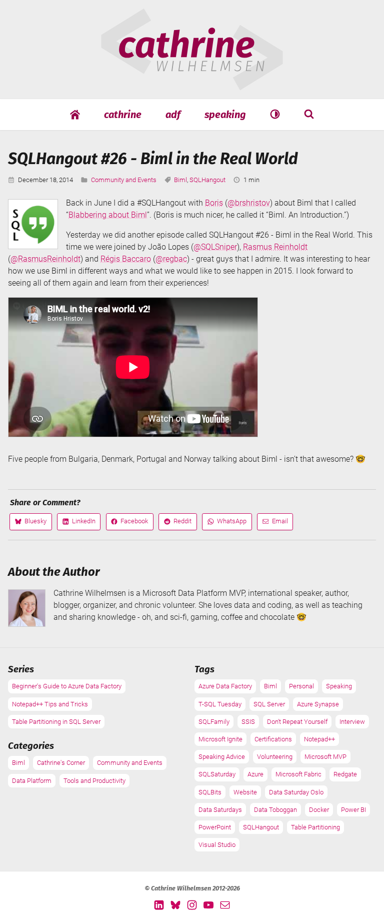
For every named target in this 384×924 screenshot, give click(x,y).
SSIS (248, 721)
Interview (352, 721)
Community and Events (123, 180)
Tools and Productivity (95, 780)
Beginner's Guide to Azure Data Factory (67, 686)
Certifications (273, 739)
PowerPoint (214, 827)
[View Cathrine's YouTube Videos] (209, 904)
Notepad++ (319, 739)
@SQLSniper (215, 247)
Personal (301, 686)
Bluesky (30, 523)
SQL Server (269, 704)
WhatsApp (226, 523)
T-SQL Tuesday (220, 704)
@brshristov (249, 203)
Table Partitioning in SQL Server (56, 721)
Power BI (353, 809)
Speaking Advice (221, 756)
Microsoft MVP (325, 756)
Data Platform (32, 780)
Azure (256, 774)
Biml (180, 180)
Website (245, 792)
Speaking (225, 115)
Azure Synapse (318, 704)
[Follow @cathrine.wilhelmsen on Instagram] (192, 904)
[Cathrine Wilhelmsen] (192, 85)
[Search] (309, 114)
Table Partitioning (315, 827)
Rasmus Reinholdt (275, 247)
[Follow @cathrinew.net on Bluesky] (175, 904)
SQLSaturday (217, 774)
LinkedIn (79, 523)
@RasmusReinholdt (45, 259)
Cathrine (123, 115)
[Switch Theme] (275, 114)
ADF (173, 115)
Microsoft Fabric (299, 774)
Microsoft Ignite (220, 739)
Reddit (178, 523)
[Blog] (75, 115)
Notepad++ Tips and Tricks (50, 704)
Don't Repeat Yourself (297, 721)
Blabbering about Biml (107, 215)
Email (275, 523)
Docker (319, 809)
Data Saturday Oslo (296, 792)
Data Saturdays (220, 809)
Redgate (345, 774)
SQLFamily (214, 721)
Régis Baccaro (125, 259)
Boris (214, 203)
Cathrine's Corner (61, 762)
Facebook (129, 523)
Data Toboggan (275, 809)
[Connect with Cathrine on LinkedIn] (159, 904)
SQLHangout (208, 180)
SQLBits (210, 792)
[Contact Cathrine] (225, 904)
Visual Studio (217, 844)
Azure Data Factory (225, 686)
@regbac (171, 259)
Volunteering (274, 756)
